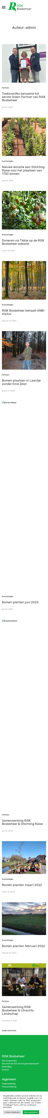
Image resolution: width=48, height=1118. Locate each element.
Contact (5, 1070)
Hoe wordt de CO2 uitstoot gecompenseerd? (20, 1064)
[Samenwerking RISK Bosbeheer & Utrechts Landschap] (24, 979)
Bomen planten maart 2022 (22, 885)
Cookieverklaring (8, 1084)
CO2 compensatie (9, 1061)
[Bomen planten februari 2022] (24, 918)
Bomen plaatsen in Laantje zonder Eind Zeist (21, 382)
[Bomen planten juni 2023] (24, 496)
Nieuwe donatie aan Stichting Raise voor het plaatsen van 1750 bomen (23, 170)
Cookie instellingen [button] (12, 1112)
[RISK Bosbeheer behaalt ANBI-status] (24, 280)
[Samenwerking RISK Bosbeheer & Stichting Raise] (24, 714)
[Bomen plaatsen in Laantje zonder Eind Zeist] (24, 350)
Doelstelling (7, 1067)
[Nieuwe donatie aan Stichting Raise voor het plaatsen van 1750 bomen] (24, 137)
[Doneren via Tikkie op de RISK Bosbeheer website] (24, 210)
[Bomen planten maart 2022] (24, 857)
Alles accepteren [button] (31, 1112)
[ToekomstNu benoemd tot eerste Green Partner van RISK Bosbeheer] (24, 63)
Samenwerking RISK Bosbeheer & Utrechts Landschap (18, 1010)
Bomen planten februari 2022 (23, 946)
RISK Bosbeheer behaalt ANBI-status (24, 312)
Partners (5, 88)
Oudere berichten (9, 1031)
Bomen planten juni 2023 (20, 602)
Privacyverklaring (9, 1087)
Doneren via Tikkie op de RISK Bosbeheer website (23, 242)
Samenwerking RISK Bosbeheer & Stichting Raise (22, 822)
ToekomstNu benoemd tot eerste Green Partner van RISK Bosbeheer (23, 97)
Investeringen (7, 161)
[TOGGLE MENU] (4, 7)
